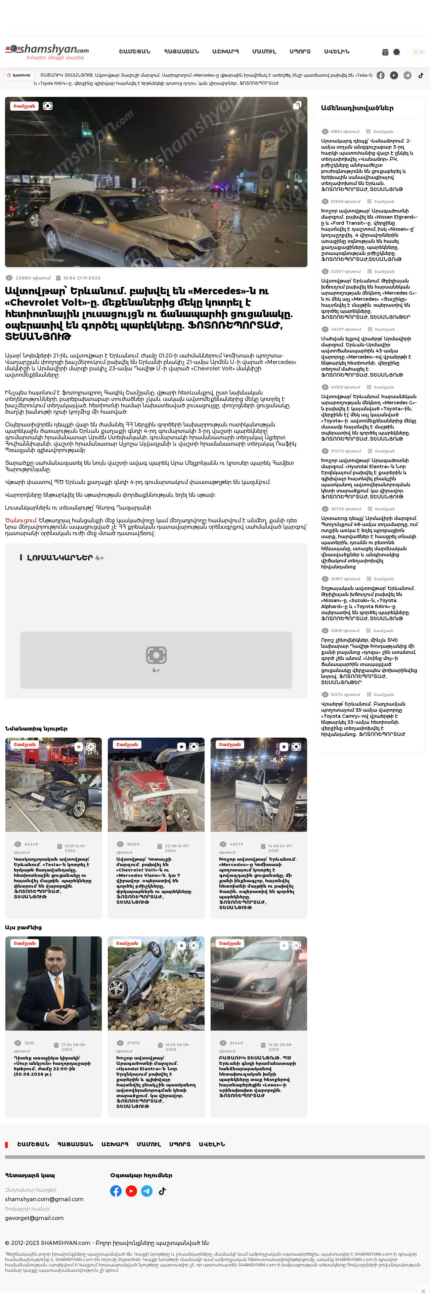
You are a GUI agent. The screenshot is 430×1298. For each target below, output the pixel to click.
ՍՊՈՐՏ (300, 51)
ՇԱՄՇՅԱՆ (134, 51)
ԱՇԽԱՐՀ (225, 51)
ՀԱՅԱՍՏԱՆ (181, 51)
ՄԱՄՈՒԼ (264, 51)
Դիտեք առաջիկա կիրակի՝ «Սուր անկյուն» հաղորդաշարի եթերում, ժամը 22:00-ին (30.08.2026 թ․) (52, 1066)
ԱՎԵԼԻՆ (337, 51)
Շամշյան (24, 106)
